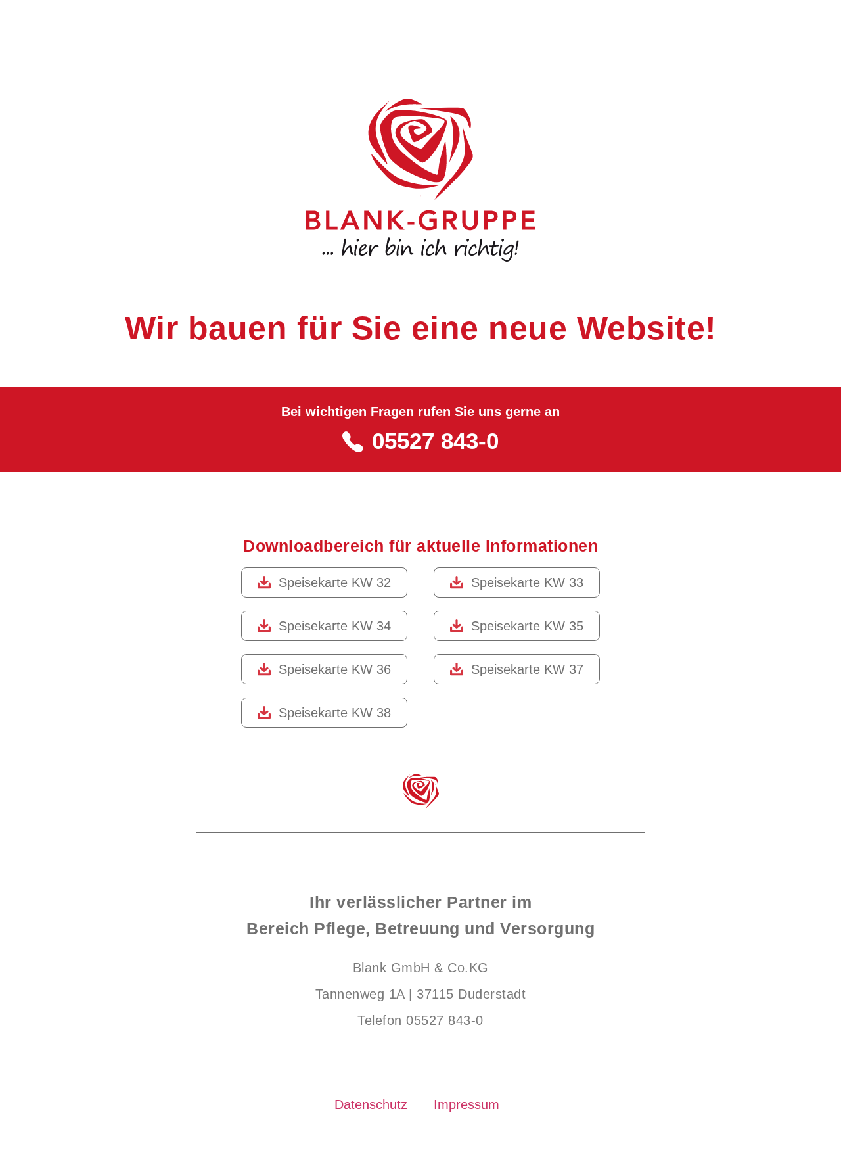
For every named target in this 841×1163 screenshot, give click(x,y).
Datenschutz (370, 1104)
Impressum (466, 1104)
